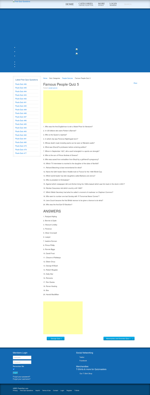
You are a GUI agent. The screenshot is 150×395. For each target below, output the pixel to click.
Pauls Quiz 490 (21, 106)
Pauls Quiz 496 (21, 84)
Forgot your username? (21, 379)
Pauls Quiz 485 (21, 124)
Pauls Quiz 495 (21, 88)
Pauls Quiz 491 (21, 102)
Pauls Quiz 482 (21, 135)
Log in (15, 373)
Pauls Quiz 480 (21, 142)
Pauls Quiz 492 (21, 98)
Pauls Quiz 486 (21, 120)
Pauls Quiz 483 (21, 131)
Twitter (81, 357)
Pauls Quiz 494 (21, 91)
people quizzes (53, 88)
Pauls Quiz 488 (21, 113)
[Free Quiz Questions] (21, 1)
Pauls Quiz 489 (21, 109)
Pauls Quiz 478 (21, 149)
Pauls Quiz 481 (21, 138)
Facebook (83, 360)
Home (45, 78)
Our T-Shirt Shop (86, 373)
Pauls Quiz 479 (21, 146)
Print (135, 83)
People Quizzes (67, 78)
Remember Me (18, 366)
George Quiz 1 (56, 338)
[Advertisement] (75, 28)
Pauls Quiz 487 (21, 117)
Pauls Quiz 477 (21, 153)
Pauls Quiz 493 (21, 95)
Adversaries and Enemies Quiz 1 (118, 338)
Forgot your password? (21, 376)
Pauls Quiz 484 (21, 128)
